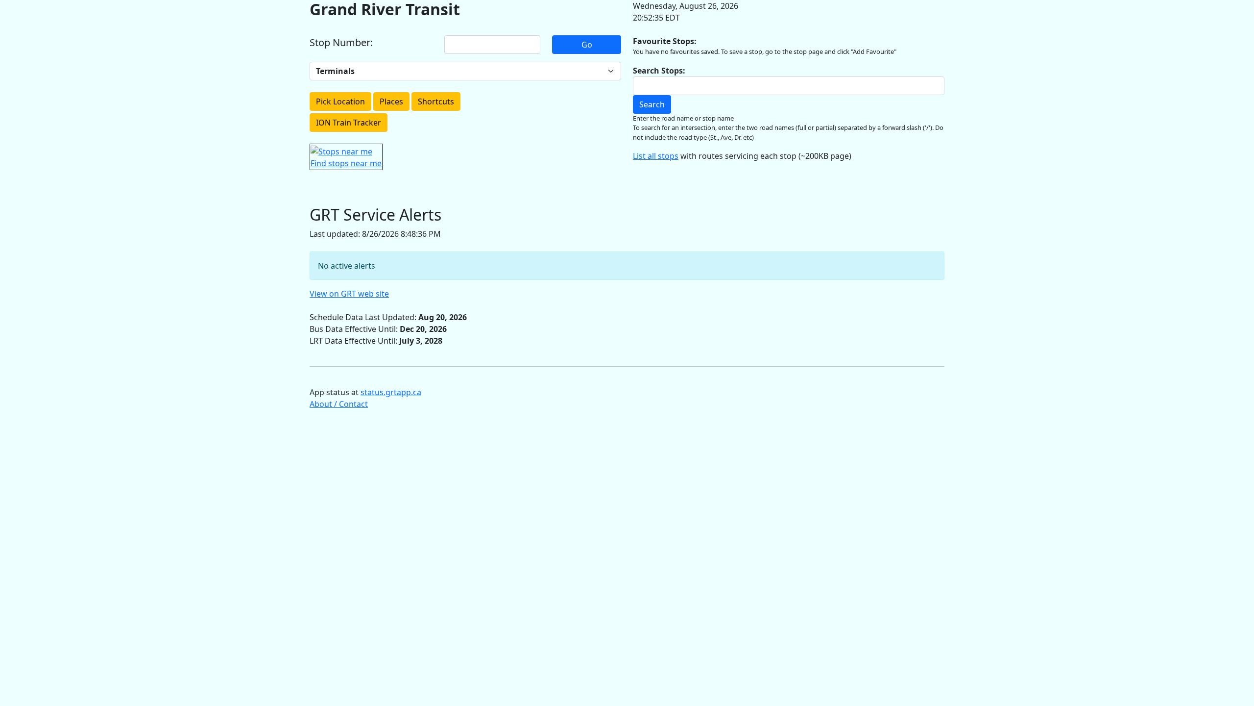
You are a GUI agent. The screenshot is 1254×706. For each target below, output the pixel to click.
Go (586, 44)
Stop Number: (341, 43)
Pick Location (340, 101)
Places (391, 101)
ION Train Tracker (348, 122)
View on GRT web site (349, 293)
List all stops (655, 156)
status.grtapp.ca (391, 392)
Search (652, 104)
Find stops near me (346, 163)
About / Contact (339, 404)
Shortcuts (436, 101)
